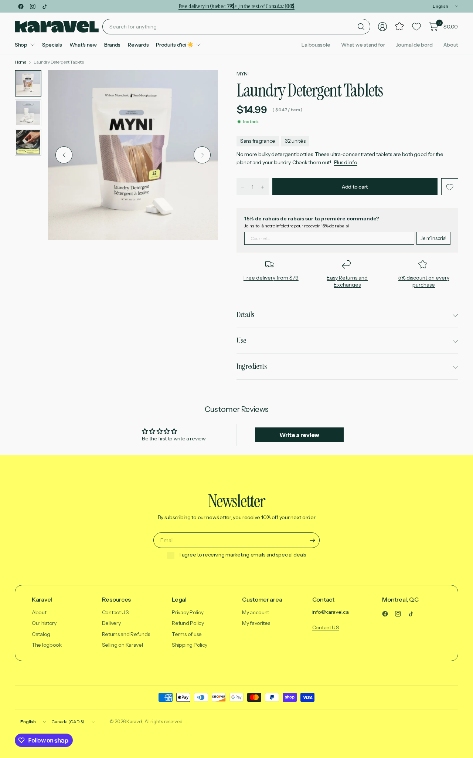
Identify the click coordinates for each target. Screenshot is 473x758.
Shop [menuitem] (21, 44)
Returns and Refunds (126, 634)
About (450, 44)
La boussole (316, 44)
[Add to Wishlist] (450, 187)
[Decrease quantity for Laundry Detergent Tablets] (242, 187)
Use (241, 340)
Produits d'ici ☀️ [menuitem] (174, 44)
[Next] (202, 154)
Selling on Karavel (122, 645)
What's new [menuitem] (83, 44)
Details (245, 314)
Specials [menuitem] (52, 44)
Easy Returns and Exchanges (347, 281)
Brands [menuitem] (112, 44)
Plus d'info (345, 162)
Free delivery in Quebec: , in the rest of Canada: (236, 6)
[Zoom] (204, 84)
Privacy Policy (187, 612)
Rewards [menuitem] (138, 44)
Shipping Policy (189, 645)
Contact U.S (115, 612)
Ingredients (251, 366)
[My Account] (382, 26)
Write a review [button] (299, 435)
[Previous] (63, 154)
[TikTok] (44, 6)
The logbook (47, 645)
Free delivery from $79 (271, 277)
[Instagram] (32, 6)
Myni (242, 74)
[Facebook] (21, 6)
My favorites (256, 623)
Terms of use (187, 634)
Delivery (111, 623)
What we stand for (363, 44)
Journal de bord (414, 44)
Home (20, 62)
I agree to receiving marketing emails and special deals (243, 555)
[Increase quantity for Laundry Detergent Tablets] (262, 187)
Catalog (41, 634)
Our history (44, 623)
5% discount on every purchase (423, 281)
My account (255, 612)
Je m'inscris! (433, 238)
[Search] (361, 26)
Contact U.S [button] (325, 627)
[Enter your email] (312, 540)
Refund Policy (188, 623)
